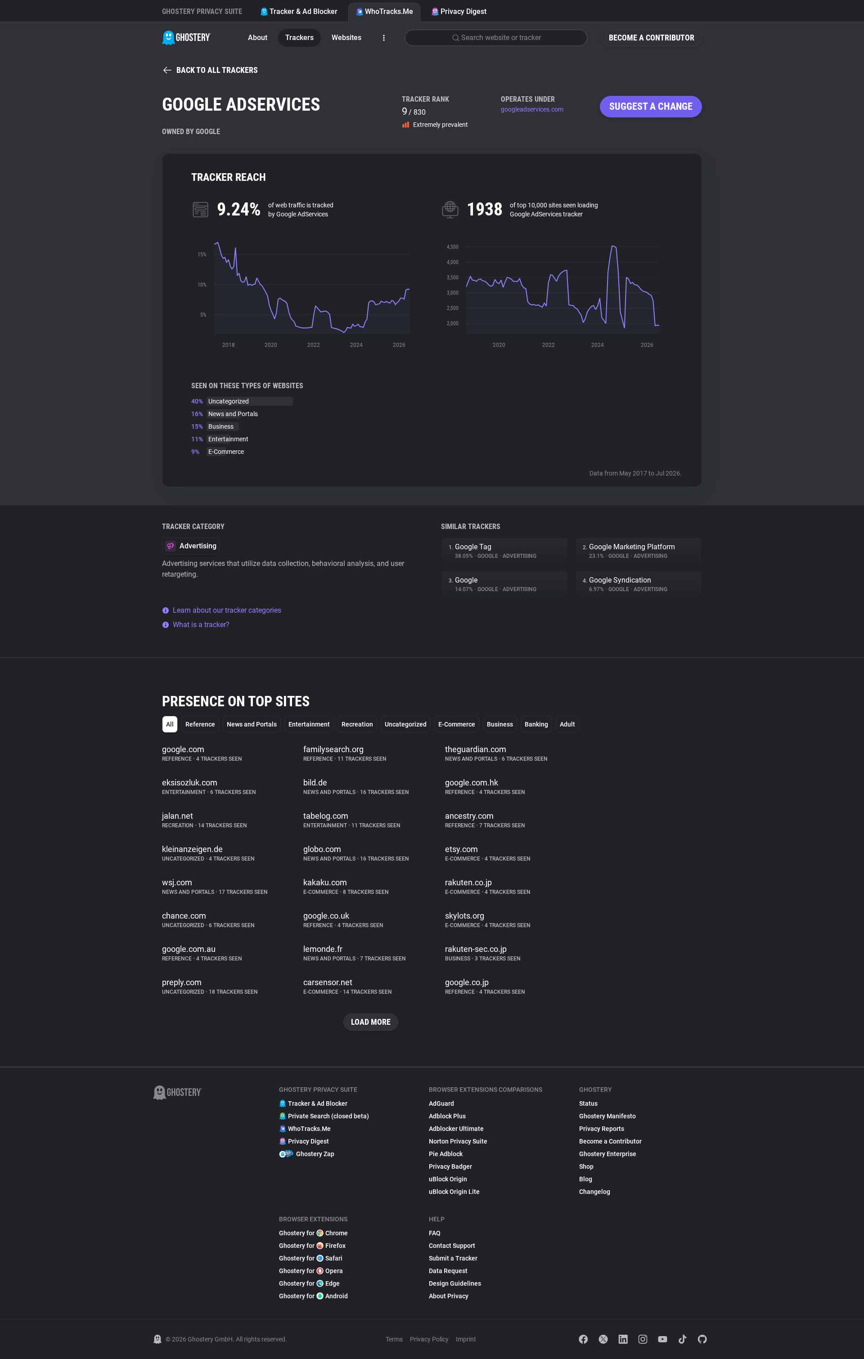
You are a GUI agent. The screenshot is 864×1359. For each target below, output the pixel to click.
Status (588, 1103)
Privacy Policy (429, 1339)
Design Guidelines (455, 1283)
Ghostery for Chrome (313, 1233)
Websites (346, 37)
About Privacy (448, 1296)
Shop (586, 1166)
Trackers (299, 37)
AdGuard (441, 1103)
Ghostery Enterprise (607, 1153)
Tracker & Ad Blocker (304, 11)
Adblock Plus (447, 1116)
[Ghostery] (186, 38)
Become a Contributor (651, 37)
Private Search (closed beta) (328, 1116)
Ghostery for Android (313, 1296)
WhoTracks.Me (389, 11)
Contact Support (452, 1245)
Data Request (448, 1270)
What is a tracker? (201, 624)
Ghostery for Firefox (312, 1245)
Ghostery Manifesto (607, 1116)
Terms (394, 1339)
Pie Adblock (446, 1153)
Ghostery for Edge (309, 1283)
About (257, 37)
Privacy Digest (463, 11)
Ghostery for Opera (311, 1270)
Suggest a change (651, 106)
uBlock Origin (448, 1179)
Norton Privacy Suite (458, 1141)
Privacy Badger (450, 1166)
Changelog (594, 1191)
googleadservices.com (532, 109)
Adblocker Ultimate (456, 1128)
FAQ (435, 1233)
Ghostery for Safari (310, 1258)
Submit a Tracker (453, 1258)
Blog (585, 1179)
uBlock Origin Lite (454, 1191)
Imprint (466, 1339)
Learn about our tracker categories (227, 610)
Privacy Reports (601, 1128)
